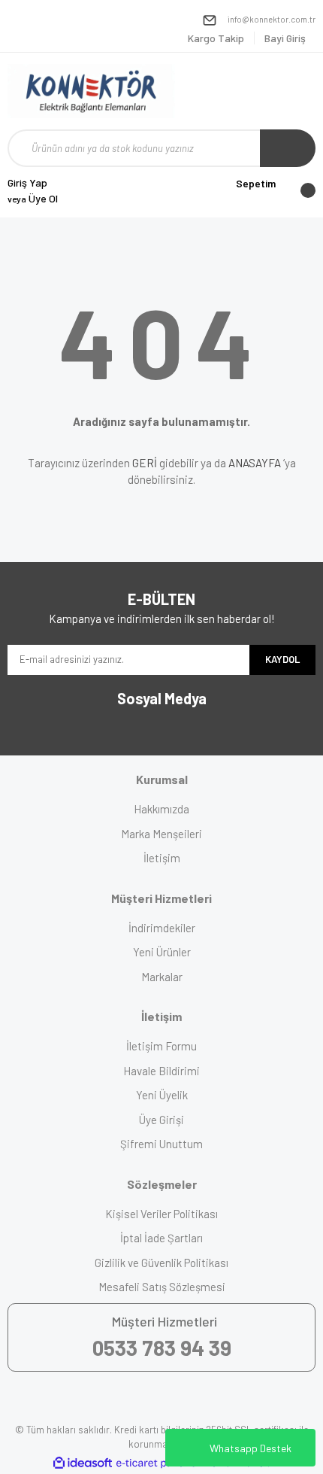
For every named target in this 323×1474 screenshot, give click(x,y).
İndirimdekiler (161, 928)
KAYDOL (282, 659)
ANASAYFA (254, 463)
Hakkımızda (161, 809)
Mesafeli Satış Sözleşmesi (161, 1286)
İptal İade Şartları (161, 1238)
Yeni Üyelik (162, 1095)
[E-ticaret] (160, 1463)
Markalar (162, 976)
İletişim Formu (161, 1046)
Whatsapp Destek (250, 1448)
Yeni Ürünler (162, 952)
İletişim (161, 858)
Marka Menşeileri (161, 833)
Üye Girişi (161, 1119)
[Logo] (91, 91)
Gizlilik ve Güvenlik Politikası (161, 1262)
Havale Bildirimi (161, 1070)
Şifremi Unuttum (161, 1143)
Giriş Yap (27, 182)
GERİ (144, 463)
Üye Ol (33, 198)
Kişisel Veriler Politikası (161, 1213)
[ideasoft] (83, 1463)
